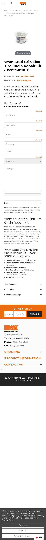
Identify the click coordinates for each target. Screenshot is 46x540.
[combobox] (39, 537)
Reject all (23, 530)
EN (40, 537)
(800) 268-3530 (20, 342)
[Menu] (3, 3)
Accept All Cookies (23, 536)
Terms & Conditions (23, 380)
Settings (23, 525)
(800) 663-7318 (17, 345)
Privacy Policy (33, 378)
